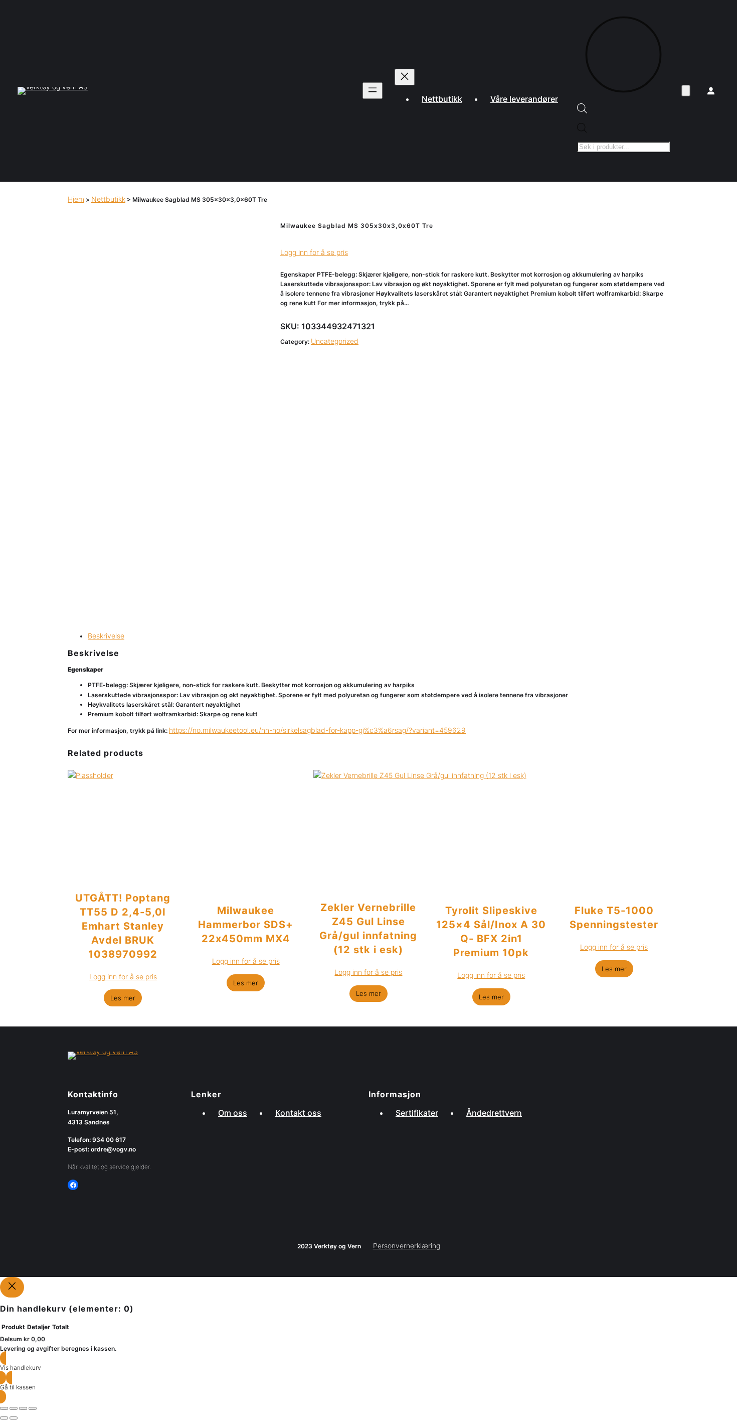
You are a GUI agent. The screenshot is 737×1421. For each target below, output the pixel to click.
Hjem (76, 199)
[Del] (23, 1408)
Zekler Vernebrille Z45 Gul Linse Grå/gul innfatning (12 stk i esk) (368, 928)
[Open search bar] (582, 110)
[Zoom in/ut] (4, 1408)
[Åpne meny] (372, 90)
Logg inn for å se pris (314, 252)
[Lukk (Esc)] (33, 1408)
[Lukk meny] (405, 77)
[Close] (12, 1287)
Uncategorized (334, 341)
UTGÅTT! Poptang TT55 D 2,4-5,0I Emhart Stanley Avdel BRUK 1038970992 (122, 926)
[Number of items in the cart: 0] (685, 91)
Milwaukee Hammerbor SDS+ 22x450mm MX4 (245, 925)
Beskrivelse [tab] (106, 635)
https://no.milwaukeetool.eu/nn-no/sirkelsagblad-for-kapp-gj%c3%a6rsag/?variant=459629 (317, 730)
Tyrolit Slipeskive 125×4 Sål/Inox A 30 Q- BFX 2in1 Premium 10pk (491, 932)
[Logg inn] (710, 90)
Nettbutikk (108, 199)
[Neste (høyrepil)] (14, 1417)
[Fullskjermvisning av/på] (14, 1408)
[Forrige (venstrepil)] (4, 1417)
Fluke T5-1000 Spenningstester (614, 918)
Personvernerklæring (406, 1245)
